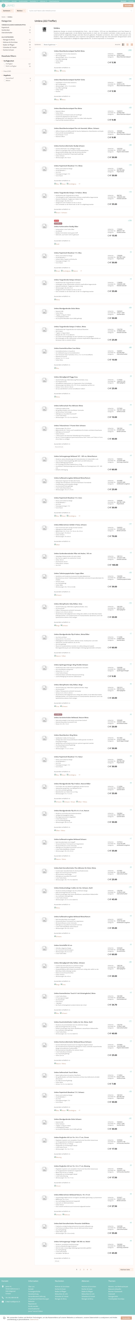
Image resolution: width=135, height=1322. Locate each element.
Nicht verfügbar (11, 66)
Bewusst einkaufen (114, 1289)
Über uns (31, 1286)
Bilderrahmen (121, 431)
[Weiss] (63, 99)
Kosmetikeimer (122, 999)
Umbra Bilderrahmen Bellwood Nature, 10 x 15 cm (72, 1194)
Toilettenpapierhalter (124, 579)
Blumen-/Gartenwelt (115, 1291)
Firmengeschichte (34, 1291)
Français (131, 1)
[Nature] (74, 270)
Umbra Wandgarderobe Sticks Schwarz (67, 1119)
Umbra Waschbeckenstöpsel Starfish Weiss (69, 51)
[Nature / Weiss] (60, 859)
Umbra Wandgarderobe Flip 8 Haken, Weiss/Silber (71, 634)
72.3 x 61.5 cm (59, 447)
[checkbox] (16, 40)
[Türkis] (63, 70)
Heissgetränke (113, 1296)
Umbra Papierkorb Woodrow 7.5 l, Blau (68, 253)
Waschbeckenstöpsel (124, 57)
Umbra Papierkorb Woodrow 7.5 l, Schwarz (69, 1092)
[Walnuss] (66, 1214)
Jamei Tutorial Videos (35, 1311)
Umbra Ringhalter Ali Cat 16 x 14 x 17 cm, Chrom (71, 1137)
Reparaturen (32, 1304)
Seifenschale (121, 411)
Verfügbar (9, 64)
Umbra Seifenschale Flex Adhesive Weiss (68, 405)
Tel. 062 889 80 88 (12, 1298)
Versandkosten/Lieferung (36, 1296)
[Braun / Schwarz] (60, 212)
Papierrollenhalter (123, 152)
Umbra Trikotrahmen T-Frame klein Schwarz (70, 425)
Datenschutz (34, 1319)
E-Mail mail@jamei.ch (13, 1302)
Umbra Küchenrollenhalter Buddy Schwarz (69, 146)
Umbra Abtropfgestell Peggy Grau (66, 377)
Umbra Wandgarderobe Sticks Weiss (67, 308)
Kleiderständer (122, 198)
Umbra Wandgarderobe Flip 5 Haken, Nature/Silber (72, 783)
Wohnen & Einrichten (62, 1286)
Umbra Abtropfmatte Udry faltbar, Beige (68, 684)
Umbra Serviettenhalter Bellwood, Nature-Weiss (71, 717)
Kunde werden (23, 1)
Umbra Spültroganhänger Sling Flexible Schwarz (71, 665)
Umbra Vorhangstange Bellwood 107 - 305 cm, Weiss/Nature (75, 456)
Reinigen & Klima (61, 1299)
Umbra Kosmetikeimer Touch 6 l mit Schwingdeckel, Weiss (74, 993)
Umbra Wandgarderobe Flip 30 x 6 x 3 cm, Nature (71, 810)
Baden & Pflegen (60, 1291)
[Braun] (63, 183)
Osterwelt (111, 1294)
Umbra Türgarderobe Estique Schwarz (67, 280)
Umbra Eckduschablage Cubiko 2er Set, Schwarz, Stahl (73, 888)
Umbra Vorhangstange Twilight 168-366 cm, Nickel (72, 1241)
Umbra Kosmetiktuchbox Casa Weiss (67, 348)
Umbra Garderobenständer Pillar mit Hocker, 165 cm (73, 553)
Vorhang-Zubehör (122, 462)
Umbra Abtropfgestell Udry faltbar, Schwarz (69, 963)
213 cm (57, 1261)
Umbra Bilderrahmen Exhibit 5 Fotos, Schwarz (70, 525)
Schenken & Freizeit (61, 1296)
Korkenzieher (121, 232)
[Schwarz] (58, 595)
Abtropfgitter (121, 383)
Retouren (31, 1301)
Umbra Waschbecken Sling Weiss (65, 735)
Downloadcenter (54, 1)
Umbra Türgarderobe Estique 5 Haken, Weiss (70, 326)
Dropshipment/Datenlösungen (38, 1299)
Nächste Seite (125, 1270)
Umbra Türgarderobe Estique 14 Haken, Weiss (70, 192)
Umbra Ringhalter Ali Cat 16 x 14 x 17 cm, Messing (72, 1166)
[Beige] (57, 625)
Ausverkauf (10, 78)
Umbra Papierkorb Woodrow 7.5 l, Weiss (68, 166)
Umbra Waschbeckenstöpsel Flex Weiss (68, 108)
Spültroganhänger (123, 671)
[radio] (123, 44)
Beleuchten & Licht (61, 1294)
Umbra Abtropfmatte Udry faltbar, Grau (68, 604)
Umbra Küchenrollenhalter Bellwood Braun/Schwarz (73, 1042)
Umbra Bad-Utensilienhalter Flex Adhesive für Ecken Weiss (75, 868)
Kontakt (14, 1)
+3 (79, 184)
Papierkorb (120, 172)
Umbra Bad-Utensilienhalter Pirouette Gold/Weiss (72, 1223)
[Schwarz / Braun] (69, 801)
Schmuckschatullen (123, 1143)
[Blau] (56, 70)
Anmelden (128, 6)
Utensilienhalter (122, 354)
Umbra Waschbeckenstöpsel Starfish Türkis (69, 79)
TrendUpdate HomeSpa (116, 1299)
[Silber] (57, 544)
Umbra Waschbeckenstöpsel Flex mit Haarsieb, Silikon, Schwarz (76, 128)
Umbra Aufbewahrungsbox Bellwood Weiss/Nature (72, 478)
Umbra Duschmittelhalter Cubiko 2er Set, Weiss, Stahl (73, 1022)
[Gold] (56, 244)
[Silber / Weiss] (81, 801)
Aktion (8, 80)
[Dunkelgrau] (71, 183)
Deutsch (123, 1)
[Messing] (58, 1157)
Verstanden (126, 1318)
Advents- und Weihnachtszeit (118, 1286)
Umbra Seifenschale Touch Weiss (65, 1072)
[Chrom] (57, 1185)
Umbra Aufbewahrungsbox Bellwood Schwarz (70, 839)
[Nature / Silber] (60, 655)
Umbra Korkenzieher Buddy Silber (66, 226)
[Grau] (57, 706)
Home (3, 17)
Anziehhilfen (121, 951)
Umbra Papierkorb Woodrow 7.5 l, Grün (68, 498)
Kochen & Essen (60, 1289)
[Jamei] (8, 5)
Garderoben (121, 314)
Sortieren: (38, 44)
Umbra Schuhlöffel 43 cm (63, 945)
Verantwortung (33, 1294)
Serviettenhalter (122, 723)
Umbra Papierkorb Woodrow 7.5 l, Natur (68, 757)
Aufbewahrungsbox (123, 484)
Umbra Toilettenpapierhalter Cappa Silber (69, 573)
